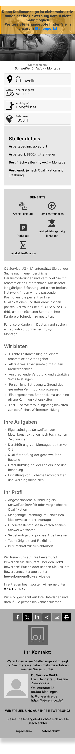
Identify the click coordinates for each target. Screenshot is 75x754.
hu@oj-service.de (44, 696)
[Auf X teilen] (27, 617)
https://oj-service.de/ (47, 700)
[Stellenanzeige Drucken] (66, 617)
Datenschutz (50, 731)
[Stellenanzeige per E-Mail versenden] (56, 617)
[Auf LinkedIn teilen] (37, 617)
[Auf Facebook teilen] (17, 617)
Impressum (23, 731)
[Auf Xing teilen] (46, 617)
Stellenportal (46, 28)
